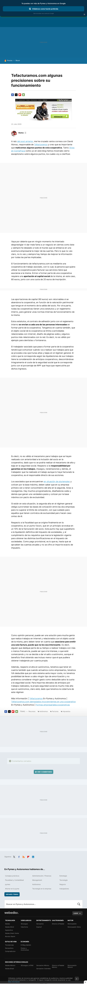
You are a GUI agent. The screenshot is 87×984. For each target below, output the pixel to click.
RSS (23, 856)
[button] (22, 132)
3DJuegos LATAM (27, 965)
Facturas (55, 711)
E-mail (23, 94)
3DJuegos (24, 924)
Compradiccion (10, 951)
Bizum (18, 60)
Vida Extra (24, 927)
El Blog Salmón (26, 945)
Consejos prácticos (12, 876)
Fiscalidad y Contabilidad (14, 880)
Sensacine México (42, 965)
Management (37, 880)
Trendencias (9, 945)
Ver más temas (12, 894)
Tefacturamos (40, 144)
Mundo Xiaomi (10, 936)
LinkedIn (33, 856)
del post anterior (25, 141)
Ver (44, 772)
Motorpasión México (72, 966)
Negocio (62, 884)
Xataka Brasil (9, 968)
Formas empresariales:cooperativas (53, 705)
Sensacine (40, 924)
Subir (76, 913)
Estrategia (63, 876)
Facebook (12, 94)
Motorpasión (72, 924)
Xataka (7, 924)
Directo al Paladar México (58, 966)
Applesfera (9, 930)
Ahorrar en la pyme (12, 889)
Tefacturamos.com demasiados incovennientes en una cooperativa (43, 701)
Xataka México (10, 965)
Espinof (39, 927)
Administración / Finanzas (41, 876)
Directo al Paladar (58, 924)
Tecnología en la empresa (41, 889)
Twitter (16, 94)
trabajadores (64, 889)
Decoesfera (9, 948)
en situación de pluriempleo (57, 481)
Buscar (79, 904)
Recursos (32, 711)
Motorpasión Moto (74, 927)
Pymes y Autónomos (25, 949)
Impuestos (66, 711)
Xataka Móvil (9, 927)
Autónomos (43, 711)
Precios (9, 60)
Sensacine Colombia (43, 968)
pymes (7, 884)
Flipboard (19, 94)
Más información (14, 982)
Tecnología (63, 880)
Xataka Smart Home (12, 933)
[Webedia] (11, 912)
